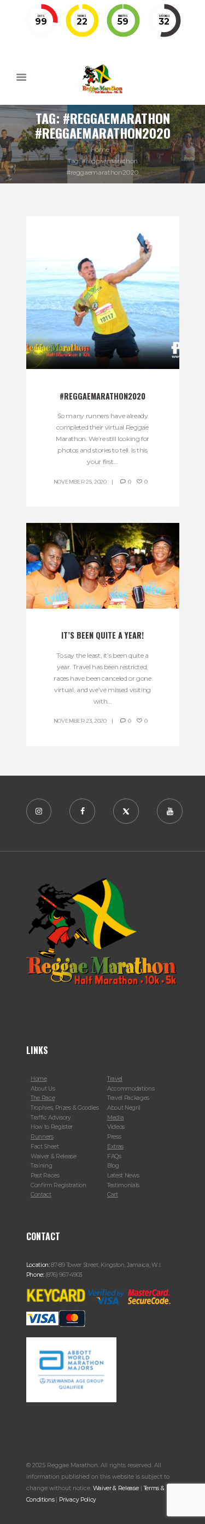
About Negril (123, 1107)
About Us (43, 1088)
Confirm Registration (58, 1185)
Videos (116, 1126)
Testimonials (123, 1185)
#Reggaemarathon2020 (102, 396)
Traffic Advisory (51, 1117)
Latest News (123, 1175)
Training (41, 1165)
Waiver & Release (54, 1156)
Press (114, 1136)
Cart (112, 1194)
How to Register (52, 1126)
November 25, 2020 (80, 482)
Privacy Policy (77, 1499)
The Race (43, 1098)
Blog (113, 1165)
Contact (41, 1194)
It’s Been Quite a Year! (102, 635)
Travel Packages (128, 1098)
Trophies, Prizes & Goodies (65, 1107)
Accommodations (131, 1088)
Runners (42, 1136)
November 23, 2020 (80, 721)
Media (115, 1117)
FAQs (114, 1156)
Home (100, 149)
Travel (114, 1078)
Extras (115, 1146)
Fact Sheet (45, 1146)
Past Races (45, 1175)
